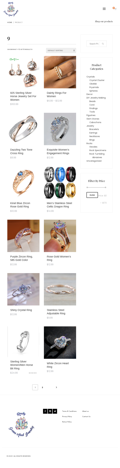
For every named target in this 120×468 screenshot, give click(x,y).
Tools (92, 111)
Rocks (89, 143)
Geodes (93, 146)
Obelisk (93, 83)
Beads (92, 101)
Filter (92, 195)
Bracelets (94, 129)
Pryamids (94, 87)
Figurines (90, 115)
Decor (89, 94)
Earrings (93, 132)
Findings (93, 108)
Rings (92, 139)
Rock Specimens (97, 150)
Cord (91, 104)
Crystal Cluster (96, 80)
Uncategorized (93, 160)
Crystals (90, 76)
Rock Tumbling (96, 153)
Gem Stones (92, 118)
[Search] (103, 44)
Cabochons (95, 122)
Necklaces (94, 136)
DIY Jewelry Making (96, 97)
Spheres (93, 90)
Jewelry (90, 125)
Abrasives (97, 157)
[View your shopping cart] (115, 9)
